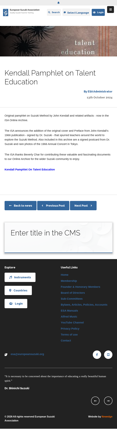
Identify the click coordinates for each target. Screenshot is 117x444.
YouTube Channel (72, 322)
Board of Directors (73, 292)
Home (64, 274)
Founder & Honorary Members (80, 286)
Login (100, 12)
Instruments (22, 277)
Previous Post (55, 205)
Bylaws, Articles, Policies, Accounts (84, 304)
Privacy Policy (70, 328)
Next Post (81, 205)
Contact (66, 340)
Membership (69, 280)
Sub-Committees (72, 298)
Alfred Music (69, 316)
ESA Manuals (69, 310)
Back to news (23, 205)
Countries (20, 290)
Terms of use (69, 334)
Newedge (107, 416)
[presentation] (95, 401)
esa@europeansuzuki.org (27, 354)
